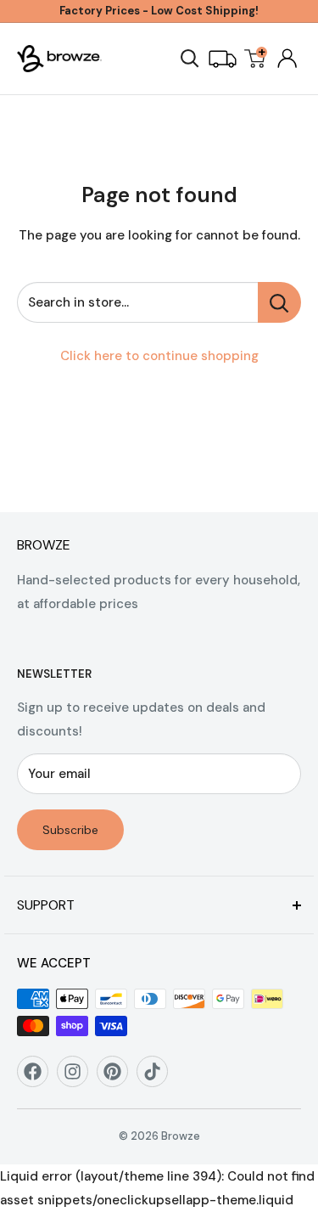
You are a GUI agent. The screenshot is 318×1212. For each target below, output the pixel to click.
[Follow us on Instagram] (78, 1077)
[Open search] (190, 58)
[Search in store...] (279, 302)
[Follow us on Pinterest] (118, 1077)
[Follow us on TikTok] (158, 1077)
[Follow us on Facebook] (38, 1077)
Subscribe (70, 829)
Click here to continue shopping (159, 355)
